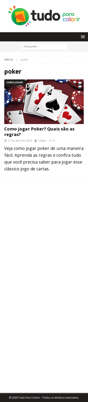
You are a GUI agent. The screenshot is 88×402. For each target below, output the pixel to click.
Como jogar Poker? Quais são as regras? (39, 131)
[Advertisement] (44, 211)
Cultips (42, 140)
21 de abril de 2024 (20, 140)
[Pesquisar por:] (44, 46)
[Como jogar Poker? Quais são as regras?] (44, 101)
